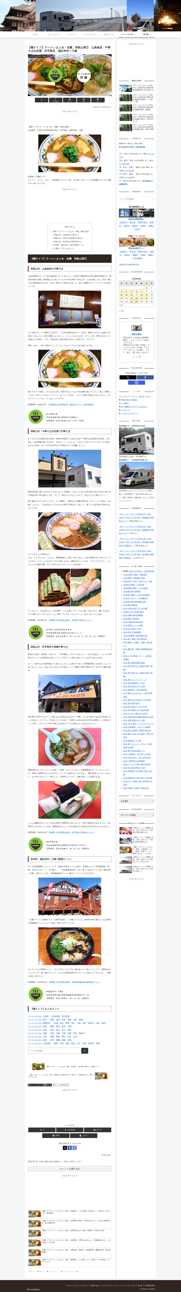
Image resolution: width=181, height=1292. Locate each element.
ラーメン (57, 1085)
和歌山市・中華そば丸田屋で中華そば (68, 238)
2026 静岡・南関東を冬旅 (134, 578)
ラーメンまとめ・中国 (37, 1036)
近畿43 (135, 226)
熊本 (73, 1043)
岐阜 (64, 1026)
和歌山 (81, 1033)
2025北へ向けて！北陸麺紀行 (135, 598)
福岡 (56, 1043)
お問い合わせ (95, 1285)
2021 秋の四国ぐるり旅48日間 (136, 710)
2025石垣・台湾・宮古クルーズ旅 (137, 581)
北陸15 (127, 255)
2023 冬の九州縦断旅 (132, 632)
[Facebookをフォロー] (70, 1148)
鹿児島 (91, 1043)
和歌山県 (65, 1085)
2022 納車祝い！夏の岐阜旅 (135, 690)
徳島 (64, 1040)
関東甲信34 (143, 252)
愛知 (58, 1026)
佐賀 (62, 1043)
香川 (52, 1040)
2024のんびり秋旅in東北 (133, 612)
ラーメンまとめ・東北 (37, 1020)
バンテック (125, 410)
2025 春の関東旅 (130, 605)
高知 (69, 1040)
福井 (69, 1030)
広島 (69, 1036)
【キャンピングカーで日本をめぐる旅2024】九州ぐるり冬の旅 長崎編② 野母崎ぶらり (136, 517)
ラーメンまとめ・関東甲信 (39, 1023)
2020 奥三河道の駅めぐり (134, 751)
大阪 (64, 1033)
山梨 (98, 1023)
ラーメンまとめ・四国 (37, 1040)
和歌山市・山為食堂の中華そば (66, 235)
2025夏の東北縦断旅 (132, 591)
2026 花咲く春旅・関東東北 (135, 575)
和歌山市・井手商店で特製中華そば (67, 242)
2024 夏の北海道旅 (131, 619)
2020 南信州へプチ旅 (132, 741)
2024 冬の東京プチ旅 (132, 629)
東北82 (133, 222)
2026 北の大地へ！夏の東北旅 (133, 147)
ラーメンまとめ (128, 171)
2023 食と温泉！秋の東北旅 (135, 639)
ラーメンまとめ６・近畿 (37, 1085)
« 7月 (121, 311)
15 (147, 295)
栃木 (62, 1023)
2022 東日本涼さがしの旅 (134, 686)
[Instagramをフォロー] (74, 1148)
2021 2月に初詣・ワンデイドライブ (138, 724)
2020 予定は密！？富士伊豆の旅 (137, 758)
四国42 (151, 226)
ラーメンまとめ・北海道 (38, 1016)
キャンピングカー (130, 1285)
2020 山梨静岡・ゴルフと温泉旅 (137, 727)
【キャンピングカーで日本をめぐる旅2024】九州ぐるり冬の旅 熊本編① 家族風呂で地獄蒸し (136, 542)
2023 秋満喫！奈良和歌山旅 (135, 636)
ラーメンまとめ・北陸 (37, 1030)
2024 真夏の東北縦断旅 (133, 615)
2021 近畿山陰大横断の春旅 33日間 (138, 717)
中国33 (143, 226)
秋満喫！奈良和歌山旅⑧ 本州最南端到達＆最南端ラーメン (74, 982)
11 (127, 295)
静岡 (52, 1026)
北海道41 (123, 252)
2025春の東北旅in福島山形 (134, 602)
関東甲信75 (143, 222)
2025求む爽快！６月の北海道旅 (136, 595)
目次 (67, 227)
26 (132, 302)
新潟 (52, 1030)
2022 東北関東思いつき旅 (134, 683)
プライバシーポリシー (81, 1285)
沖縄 (98, 1043)
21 (142, 298)
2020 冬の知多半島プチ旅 (134, 768)
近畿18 (135, 255)
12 (132, 295)
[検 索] (84, 1051)
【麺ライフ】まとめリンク (64, 248)
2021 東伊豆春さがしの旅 (134, 720)
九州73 (137, 229)
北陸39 (126, 226)
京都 (58, 1033)
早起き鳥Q (137, 334)
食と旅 (49, 1085)
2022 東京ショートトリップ (135, 680)
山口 (75, 1036)
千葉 (79, 1023)
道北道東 (65, 1016)
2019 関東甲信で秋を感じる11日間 (137, 778)
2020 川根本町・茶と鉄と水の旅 (137, 754)
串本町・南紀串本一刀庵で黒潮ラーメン (69, 245)
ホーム (69, 1285)
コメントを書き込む (70, 1168)
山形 (75, 1020)
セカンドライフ (107, 1285)
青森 (52, 1020)
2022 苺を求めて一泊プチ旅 (135, 707)
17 (121, 298)
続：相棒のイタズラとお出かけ (134, 407)
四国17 (151, 255)
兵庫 (69, 1033)
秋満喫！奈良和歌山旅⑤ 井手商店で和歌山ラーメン (71, 832)
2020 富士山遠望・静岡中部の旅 (137, 730)
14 (142, 295)
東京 (84, 1023)
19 (132, 298)
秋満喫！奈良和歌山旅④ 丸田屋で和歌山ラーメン (70, 620)
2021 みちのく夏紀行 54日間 (135, 714)
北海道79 (123, 222)
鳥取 (52, 1036)
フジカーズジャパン (129, 413)
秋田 (58, 1020)
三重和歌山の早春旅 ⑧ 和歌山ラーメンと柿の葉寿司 (71, 405)
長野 (103, 1023)
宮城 (69, 1020)
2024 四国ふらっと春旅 (133, 625)
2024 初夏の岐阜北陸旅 (133, 622)
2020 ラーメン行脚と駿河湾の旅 (137, 764)
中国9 (143, 255)
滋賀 (52, 1033)
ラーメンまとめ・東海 (37, 1026)
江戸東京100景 (149, 1285)
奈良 (75, 1033)
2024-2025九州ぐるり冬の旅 (135, 608)
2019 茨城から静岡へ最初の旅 (136, 788)
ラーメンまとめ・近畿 (37, 1033)
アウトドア (118, 1285)
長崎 (67, 1043)
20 (137, 298)
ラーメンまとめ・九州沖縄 (39, 1043)
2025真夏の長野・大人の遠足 (135, 588)
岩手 (64, 1020)
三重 (69, 1026)
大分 (79, 1043)
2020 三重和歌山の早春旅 (134, 761)
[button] (98, 100)
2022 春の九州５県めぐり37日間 (137, 700)
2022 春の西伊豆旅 (131, 703)
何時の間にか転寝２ (129, 400)
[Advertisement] (70, 118)
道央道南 (56, 1016)
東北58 (133, 252)
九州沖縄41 (137, 258)
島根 (58, 1036)
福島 (81, 1020)
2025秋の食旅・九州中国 (133, 585)
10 (121, 295)
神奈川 (91, 1023)
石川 (64, 1030)
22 (147, 298)
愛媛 (58, 1040)
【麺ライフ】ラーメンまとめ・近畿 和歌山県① (70, 231)
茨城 (56, 1023)
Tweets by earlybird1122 (129, 264)
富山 (58, 1030)
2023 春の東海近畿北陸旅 (134, 663)
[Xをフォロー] (65, 1148)
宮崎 (84, 1043)
